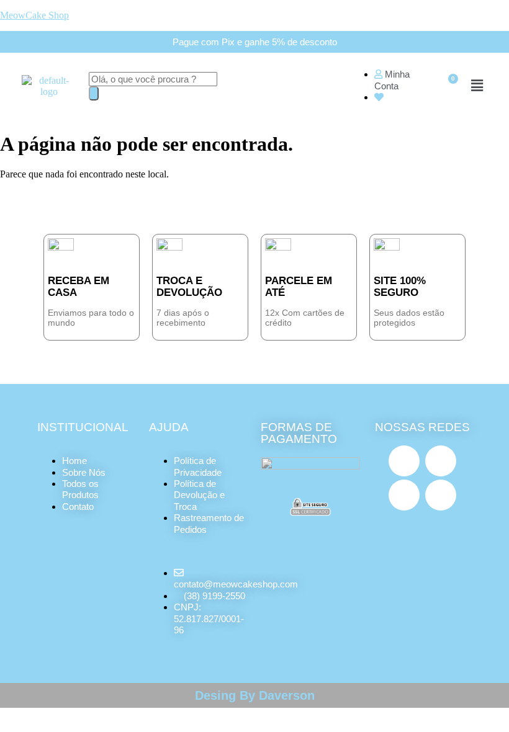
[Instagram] (404, 460)
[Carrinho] (447, 86)
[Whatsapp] (440, 495)
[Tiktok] (440, 460)
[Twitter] (404, 495)
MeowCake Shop (34, 15)
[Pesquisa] (94, 93)
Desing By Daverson (255, 695)
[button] (476, 86)
